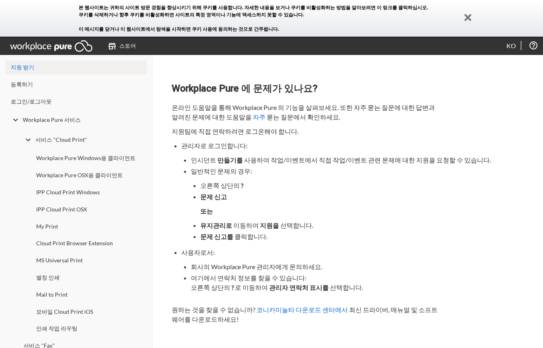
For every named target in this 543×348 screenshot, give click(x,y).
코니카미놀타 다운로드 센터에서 (302, 309)
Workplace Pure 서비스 (52, 119)
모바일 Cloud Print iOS (64, 311)
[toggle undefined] (15, 120)
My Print (47, 226)
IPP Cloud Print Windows (68, 192)
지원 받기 (22, 67)
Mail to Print (52, 294)
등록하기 (22, 84)
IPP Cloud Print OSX (61, 209)
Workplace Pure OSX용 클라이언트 (79, 175)
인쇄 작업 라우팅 (57, 328)
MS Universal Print (59, 260)
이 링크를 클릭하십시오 (402, 7)
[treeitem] (76, 86)
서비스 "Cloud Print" (61, 139)
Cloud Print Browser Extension (74, 243)
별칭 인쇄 (48, 277)
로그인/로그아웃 (31, 101)
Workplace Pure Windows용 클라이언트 (86, 157)
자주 (259, 117)
